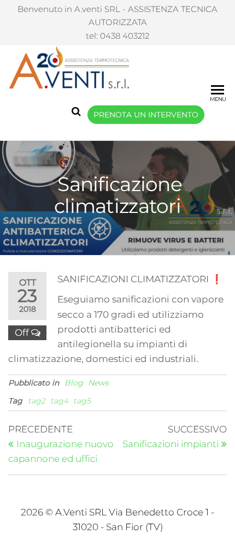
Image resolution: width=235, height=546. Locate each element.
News (98, 383)
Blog (73, 383)
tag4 (59, 401)
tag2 (36, 401)
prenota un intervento (145, 114)
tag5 (82, 401)
